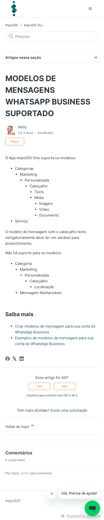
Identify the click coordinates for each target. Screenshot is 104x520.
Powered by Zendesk (83, 516)
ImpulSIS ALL (33, 25)
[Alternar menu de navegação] (90, 9)
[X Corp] (14, 358)
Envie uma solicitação (69, 410)
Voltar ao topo (17, 426)
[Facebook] (7, 358)
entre (25, 473)
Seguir (14, 141)
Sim (39, 386)
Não (64, 386)
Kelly (22, 127)
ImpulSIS (11, 25)
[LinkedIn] (21, 358)
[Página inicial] (14, 9)
